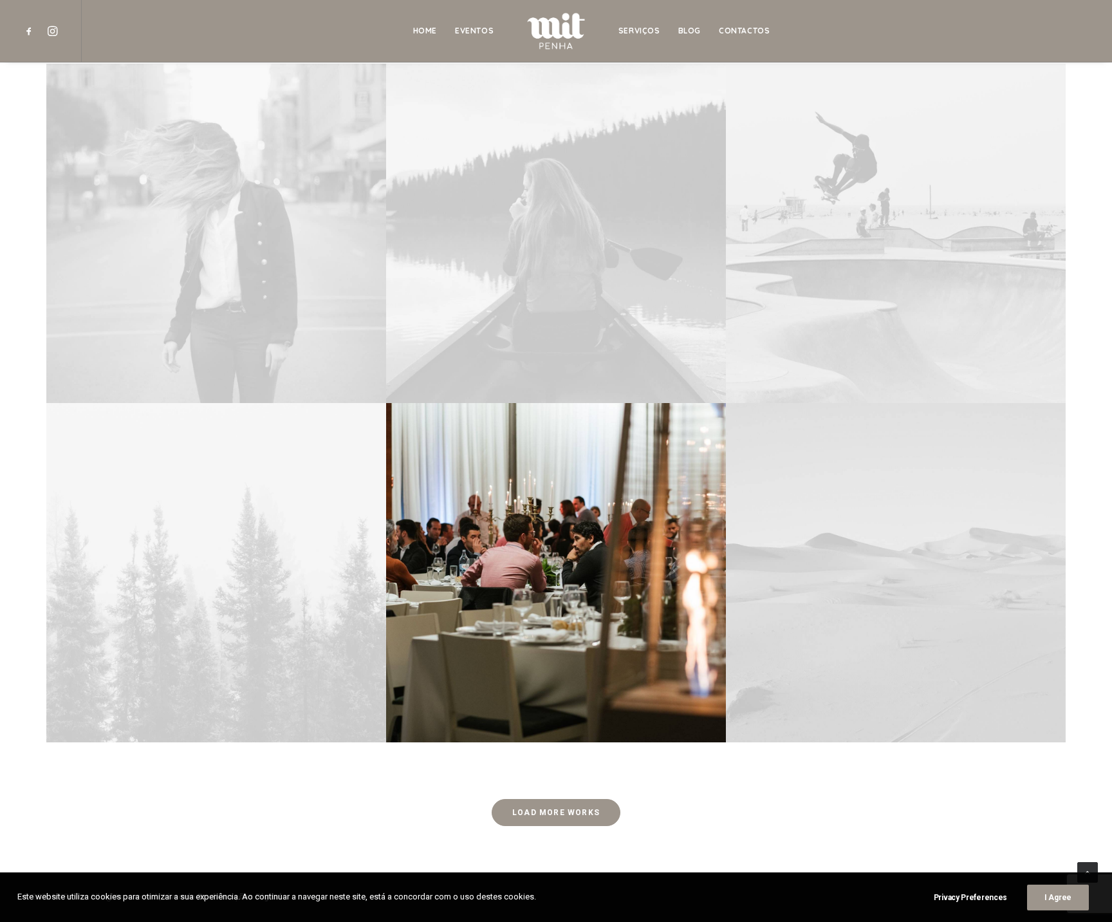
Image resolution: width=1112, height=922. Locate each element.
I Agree (1057, 897)
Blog (689, 30)
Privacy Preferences (970, 897)
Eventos (474, 30)
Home (425, 30)
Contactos (744, 30)
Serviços (639, 30)
